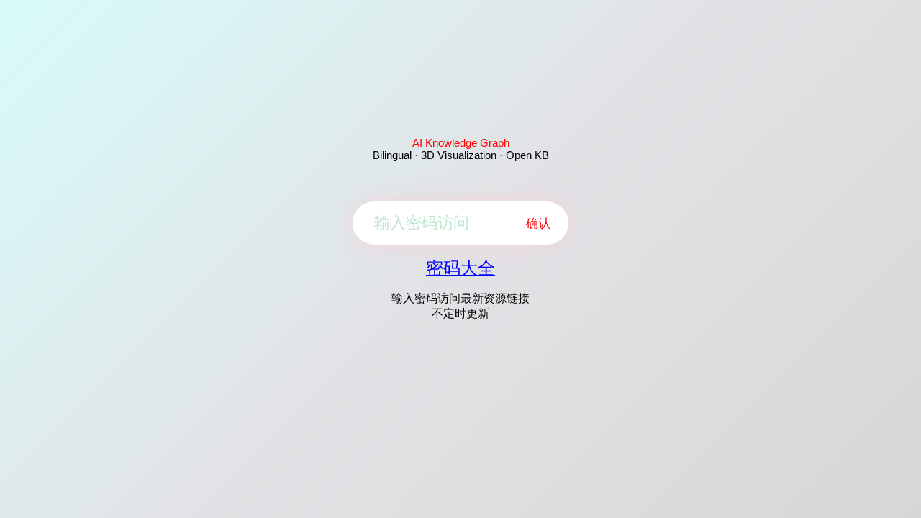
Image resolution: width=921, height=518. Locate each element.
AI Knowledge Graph (460, 143)
